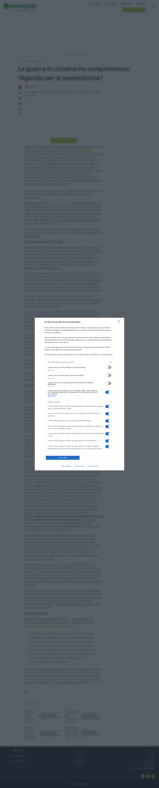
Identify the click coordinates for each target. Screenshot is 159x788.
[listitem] (79, 362)
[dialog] (79, 394)
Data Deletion (66, 466)
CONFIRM (62, 458)
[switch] (108, 367)
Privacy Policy (93, 466)
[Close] (120, 322)
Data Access (79, 466)
